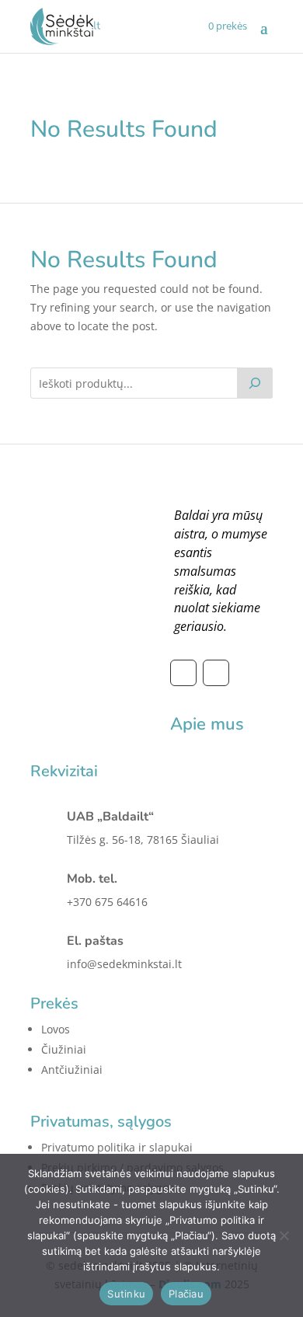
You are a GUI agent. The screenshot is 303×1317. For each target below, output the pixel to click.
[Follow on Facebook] (183, 673)
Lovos (55, 1029)
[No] (283, 1235)
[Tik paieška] (255, 383)
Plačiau (186, 1293)
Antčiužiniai (72, 1069)
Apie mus (207, 724)
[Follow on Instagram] (216, 673)
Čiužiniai (63, 1049)
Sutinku (126, 1293)
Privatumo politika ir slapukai (117, 1147)
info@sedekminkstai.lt (124, 963)
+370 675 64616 (107, 901)
